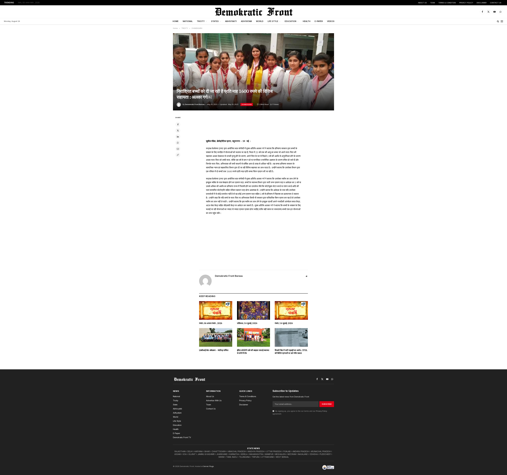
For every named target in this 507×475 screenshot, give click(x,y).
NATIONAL (188, 21)
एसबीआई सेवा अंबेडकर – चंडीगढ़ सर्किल (213, 350)
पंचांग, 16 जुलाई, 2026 (284, 323)
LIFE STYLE (273, 21)
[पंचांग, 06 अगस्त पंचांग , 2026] (215, 310)
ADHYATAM (246, 21)
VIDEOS (330, 21)
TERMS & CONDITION (447, 3)
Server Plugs (208, 466)
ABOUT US (422, 3)
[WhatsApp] (177, 142)
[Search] (497, 21)
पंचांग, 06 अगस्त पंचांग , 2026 (29, 3)
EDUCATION (290, 21)
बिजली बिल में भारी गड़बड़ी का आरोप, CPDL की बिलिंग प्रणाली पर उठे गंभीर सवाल (291, 351)
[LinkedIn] (177, 136)
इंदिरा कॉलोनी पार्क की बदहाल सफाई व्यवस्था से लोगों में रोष (253, 351)
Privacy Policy (321, 411)
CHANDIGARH (246, 104)
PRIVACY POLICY (466, 3)
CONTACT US (495, 3)
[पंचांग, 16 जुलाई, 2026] (291, 310)
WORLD (259, 21)
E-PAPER (319, 21)
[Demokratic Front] (253, 11)
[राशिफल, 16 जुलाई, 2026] (253, 310)
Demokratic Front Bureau (195, 104)
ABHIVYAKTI (231, 21)
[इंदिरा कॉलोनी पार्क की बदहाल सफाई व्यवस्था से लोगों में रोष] (253, 337)
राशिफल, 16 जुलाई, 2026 (247, 323)
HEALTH (306, 21)
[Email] (177, 148)
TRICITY (201, 21)
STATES (215, 21)
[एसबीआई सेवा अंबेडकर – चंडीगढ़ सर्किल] (215, 337)
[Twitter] (177, 130)
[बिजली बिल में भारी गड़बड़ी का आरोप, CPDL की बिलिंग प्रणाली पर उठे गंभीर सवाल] (291, 337)
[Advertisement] (253, 126)
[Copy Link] (177, 154)
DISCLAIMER (482, 3)
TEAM (432, 3)
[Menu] (502, 21)
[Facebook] (177, 124)
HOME (176, 21)
